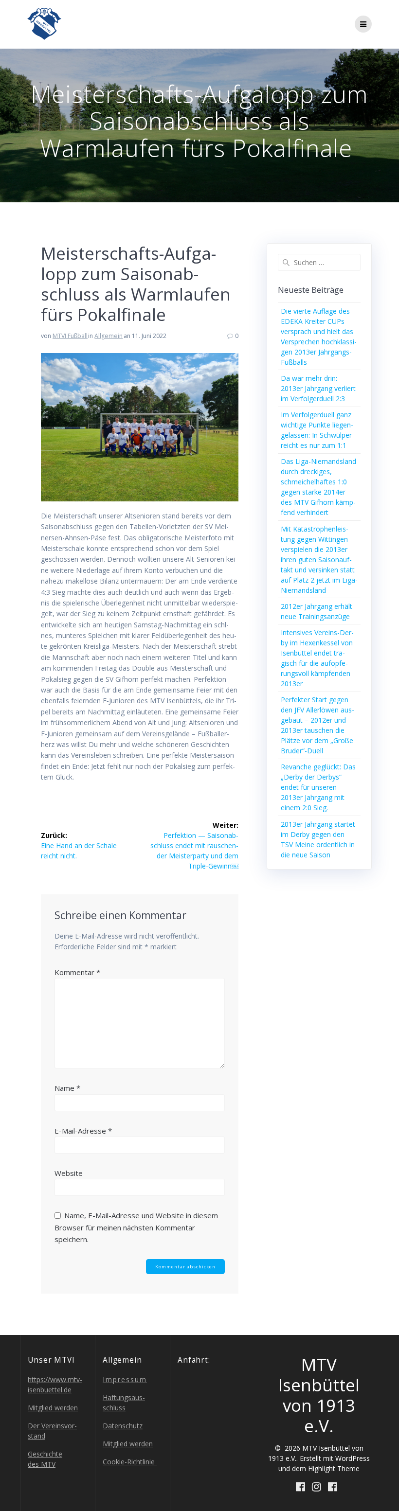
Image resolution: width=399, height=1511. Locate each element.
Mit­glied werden (53, 1407)
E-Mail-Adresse (83, 1131)
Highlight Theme (334, 1468)
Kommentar (77, 972)
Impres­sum (125, 1379)
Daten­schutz (123, 1425)
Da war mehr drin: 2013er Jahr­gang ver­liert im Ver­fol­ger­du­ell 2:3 (318, 388)
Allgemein (108, 336)
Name (67, 1088)
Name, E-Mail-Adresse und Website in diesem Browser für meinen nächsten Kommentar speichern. (136, 1227)
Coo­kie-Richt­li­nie (130, 1461)
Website (68, 1173)
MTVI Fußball (70, 336)
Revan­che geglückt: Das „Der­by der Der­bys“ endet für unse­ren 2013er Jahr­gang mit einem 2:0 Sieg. (318, 787)
